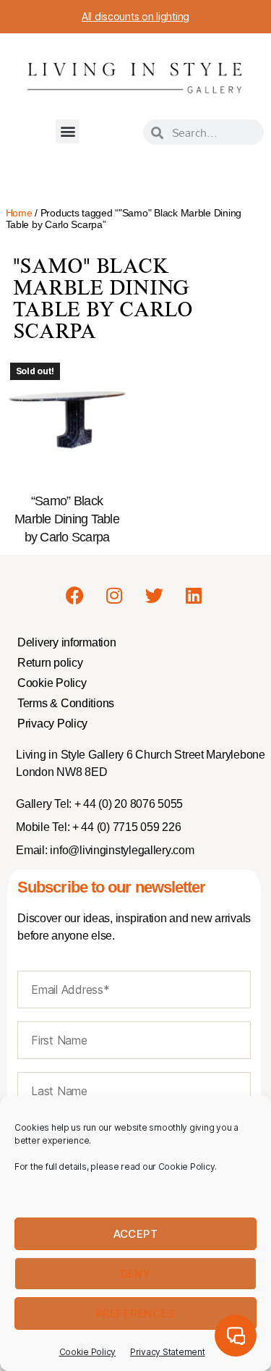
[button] (67, 131)
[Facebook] (75, 596)
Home (19, 213)
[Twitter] (154, 596)
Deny (136, 1274)
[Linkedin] (194, 596)
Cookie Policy (87, 1351)
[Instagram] (114, 596)
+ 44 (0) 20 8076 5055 (127, 804)
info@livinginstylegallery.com (122, 850)
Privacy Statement (167, 1351)
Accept (135, 1234)
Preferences (136, 1313)
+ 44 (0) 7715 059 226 (125, 827)
